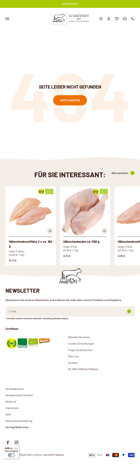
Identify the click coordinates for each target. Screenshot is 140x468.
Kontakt (73, 362)
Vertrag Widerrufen (17, 427)
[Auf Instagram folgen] (16, 442)
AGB (8, 414)
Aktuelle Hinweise (79, 337)
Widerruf (10, 401)
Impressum (12, 407)
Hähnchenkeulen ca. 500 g (81, 241)
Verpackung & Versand (19, 395)
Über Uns (73, 356)
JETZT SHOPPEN (70, 100)
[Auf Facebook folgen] (7, 442)
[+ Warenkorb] (50, 231)
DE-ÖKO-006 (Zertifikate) (83, 369)
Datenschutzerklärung (18, 420)
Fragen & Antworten (80, 350)
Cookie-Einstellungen (81, 343)
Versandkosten (14, 388)
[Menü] (17, 446)
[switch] (11, 455)
